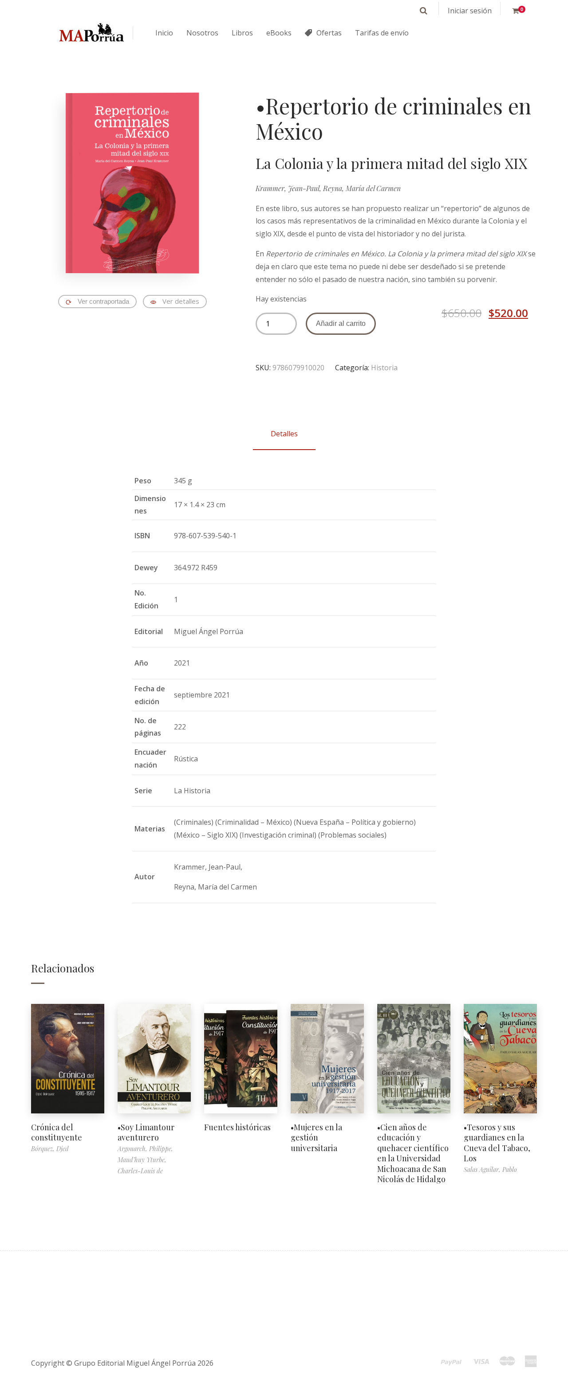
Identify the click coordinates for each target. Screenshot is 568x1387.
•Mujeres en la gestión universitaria (316, 1137)
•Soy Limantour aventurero (146, 1132)
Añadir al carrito (341, 323)
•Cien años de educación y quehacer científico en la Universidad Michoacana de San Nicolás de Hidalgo (413, 1153)
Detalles (284, 434)
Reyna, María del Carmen (362, 188)
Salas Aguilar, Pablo (490, 1169)
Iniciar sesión (470, 11)
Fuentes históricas (237, 1127)
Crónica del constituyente (56, 1132)
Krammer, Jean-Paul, (289, 188)
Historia (384, 367)
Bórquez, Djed (50, 1148)
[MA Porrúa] (91, 33)
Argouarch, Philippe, (145, 1148)
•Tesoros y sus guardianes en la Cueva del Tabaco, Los (497, 1143)
